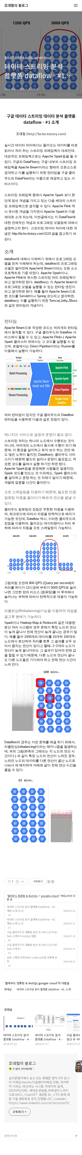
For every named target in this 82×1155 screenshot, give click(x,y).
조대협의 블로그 (16, 5)
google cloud (50, 896)
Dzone (9, 1150)
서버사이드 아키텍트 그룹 (20, 1143)
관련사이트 (10, 1136)
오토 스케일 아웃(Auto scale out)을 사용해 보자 (32, 959)
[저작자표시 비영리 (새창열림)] (50, 881)
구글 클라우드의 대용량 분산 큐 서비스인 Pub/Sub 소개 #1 (32, 946)
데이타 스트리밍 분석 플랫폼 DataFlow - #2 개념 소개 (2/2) (31, 908)
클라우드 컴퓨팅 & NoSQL (23, 896)
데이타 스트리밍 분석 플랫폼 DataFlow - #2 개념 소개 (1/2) (31, 921)
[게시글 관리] (23, 881)
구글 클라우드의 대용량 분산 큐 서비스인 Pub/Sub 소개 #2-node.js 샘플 (32, 934)
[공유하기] (17, 881)
